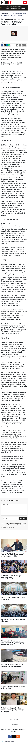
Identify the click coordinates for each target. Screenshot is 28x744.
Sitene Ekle (13, 731)
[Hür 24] (6, 2)
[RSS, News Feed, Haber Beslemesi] (18, 736)
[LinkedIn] (7, 45)
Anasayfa (5, 13)
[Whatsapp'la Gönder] (9, 45)
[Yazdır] (17, 45)
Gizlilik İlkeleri (22, 729)
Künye (9, 729)
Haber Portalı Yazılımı (9, 741)
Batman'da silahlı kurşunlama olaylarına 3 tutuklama (16, 7)
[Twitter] (5, 45)
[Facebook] (2, 45)
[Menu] (25, 2)
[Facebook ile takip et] (10, 736)
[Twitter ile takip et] (14, 736)
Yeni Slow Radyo (14, 719)
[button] (20, 45)
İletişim (15, 729)
